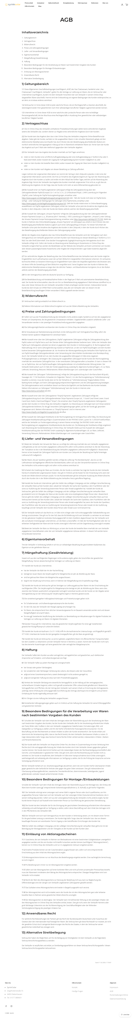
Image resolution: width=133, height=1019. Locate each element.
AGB (111, 991)
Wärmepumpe (82, 3)
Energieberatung (68, 3)
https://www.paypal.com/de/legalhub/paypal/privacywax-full (44, 203)
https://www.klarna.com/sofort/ (33, 391)
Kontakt (74, 987)
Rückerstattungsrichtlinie (119, 995)
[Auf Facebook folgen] (6, 1006)
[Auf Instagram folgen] (11, 1006)
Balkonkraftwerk (53, 3)
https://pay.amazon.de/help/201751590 (88, 219)
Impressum (114, 987)
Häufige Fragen (77, 991)
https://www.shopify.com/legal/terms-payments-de (40, 412)
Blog (39, 6)
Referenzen (94, 3)
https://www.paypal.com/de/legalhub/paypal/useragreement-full (45, 198)
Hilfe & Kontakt (29, 6)
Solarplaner (40, 3)
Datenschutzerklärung (118, 999)
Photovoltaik (29, 3)
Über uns (105, 3)
